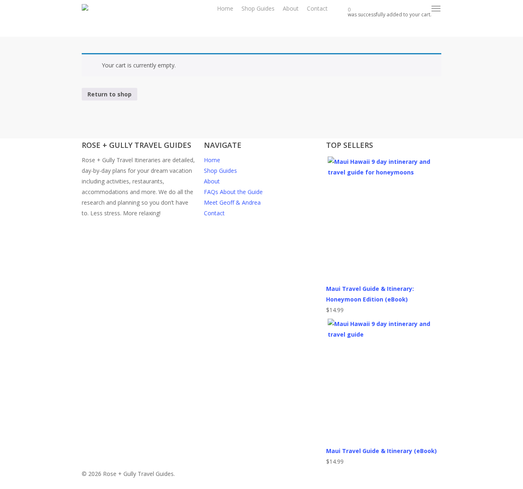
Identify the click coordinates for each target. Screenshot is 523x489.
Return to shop (109, 94)
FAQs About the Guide (233, 192)
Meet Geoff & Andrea (232, 202)
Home (212, 160)
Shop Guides (220, 170)
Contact (214, 213)
